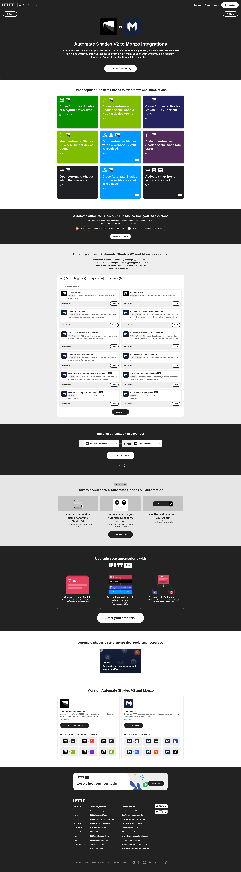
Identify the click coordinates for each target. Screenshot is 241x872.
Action (73, 295)
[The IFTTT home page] (8, 5)
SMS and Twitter (96, 832)
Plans (207, 5)
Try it (114, 303)
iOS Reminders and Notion (99, 836)
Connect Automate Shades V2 (74, 725)
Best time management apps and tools (135, 819)
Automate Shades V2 (96, 44)
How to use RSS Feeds (130, 828)
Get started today (120, 68)
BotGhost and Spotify (98, 828)
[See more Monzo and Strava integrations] (152, 751)
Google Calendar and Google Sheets (103, 819)
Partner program (98, 862)
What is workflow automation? (132, 823)
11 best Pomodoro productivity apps (135, 836)
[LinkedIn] (139, 862)
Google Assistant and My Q (100, 823)
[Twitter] (155, 862)
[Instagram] (144, 862)
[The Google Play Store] (161, 812)
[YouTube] (150, 862)
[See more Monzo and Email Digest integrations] (133, 751)
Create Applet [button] (120, 455)
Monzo (133, 44)
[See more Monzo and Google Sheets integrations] (171, 741)
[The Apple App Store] (161, 806)
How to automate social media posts (135, 844)
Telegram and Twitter (97, 844)
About (123, 862)
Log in (216, 5)
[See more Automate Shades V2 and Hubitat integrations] (69, 751)
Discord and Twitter (97, 848)
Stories (76, 815)
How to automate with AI (130, 811)
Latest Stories (128, 806)
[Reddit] (166, 862)
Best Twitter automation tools (132, 815)
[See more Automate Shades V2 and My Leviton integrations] (107, 751)
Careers (87, 862)
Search (76, 836)
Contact (108, 862)
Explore (197, 5)
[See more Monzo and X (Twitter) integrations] (171, 751)
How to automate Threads (131, 840)
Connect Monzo (133, 725)
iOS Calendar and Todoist (99, 840)
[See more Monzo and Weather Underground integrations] (152, 741)
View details (66, 303)
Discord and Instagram (98, 811)
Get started (230, 5)
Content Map (78, 832)
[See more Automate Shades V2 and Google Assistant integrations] (107, 741)
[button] (120, 534)
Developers (77, 862)
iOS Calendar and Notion (99, 815)
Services (76, 811)
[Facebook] (133, 862)
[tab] (64, 278)
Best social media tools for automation (135, 848)
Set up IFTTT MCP (120, 236)
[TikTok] (160, 862)
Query (72, 376)
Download (128, 719)
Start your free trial (120, 618)
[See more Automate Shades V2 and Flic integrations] (88, 751)
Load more (120, 412)
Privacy (116, 862)
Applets (76, 819)
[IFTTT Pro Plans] (110, 373)
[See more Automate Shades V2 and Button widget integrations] (88, 741)
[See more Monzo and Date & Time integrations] (133, 741)
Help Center (77, 828)
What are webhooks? (129, 832)
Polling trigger (75, 314)
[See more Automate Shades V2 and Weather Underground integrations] (69, 741)
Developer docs (79, 844)
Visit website (64, 719)
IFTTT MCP (77, 823)
